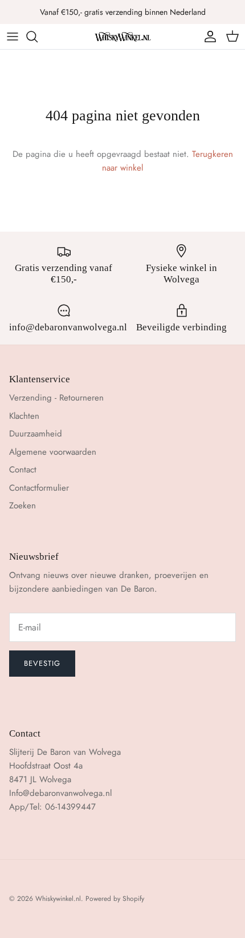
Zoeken (22, 505)
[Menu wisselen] (12, 36)
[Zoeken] (37, 36)
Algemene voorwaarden (52, 452)
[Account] (207, 36)
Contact (22, 469)
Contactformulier (39, 488)
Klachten (24, 416)
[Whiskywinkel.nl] (122, 36)
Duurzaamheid (35, 433)
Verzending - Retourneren (56, 397)
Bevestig (42, 663)
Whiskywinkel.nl (58, 898)
